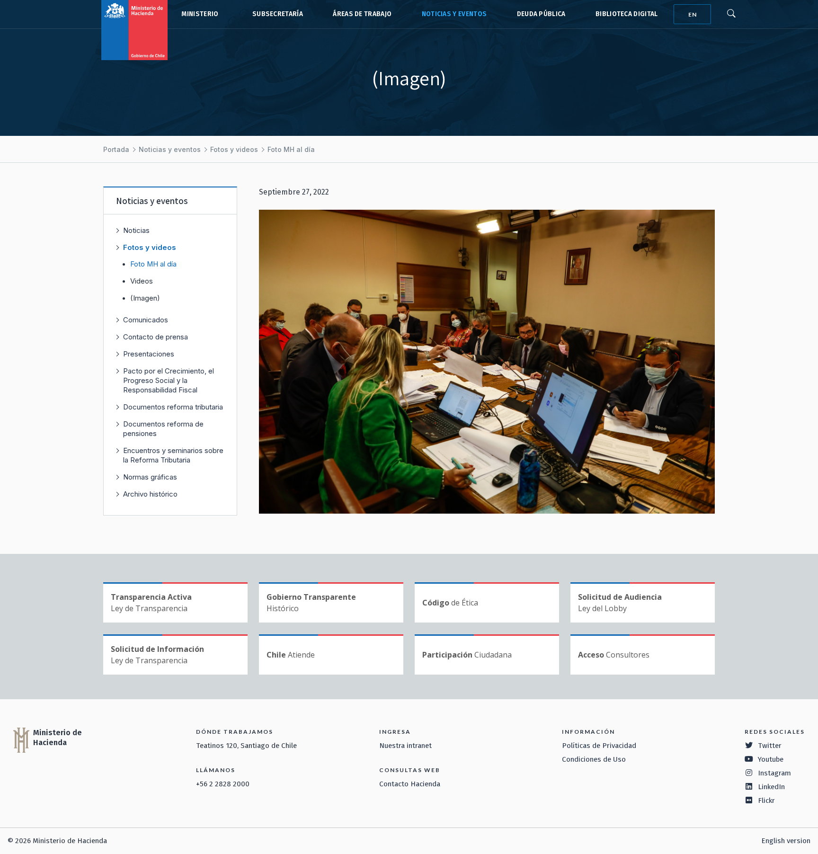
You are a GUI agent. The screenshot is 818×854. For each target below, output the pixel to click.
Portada (116, 149)
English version (785, 840)
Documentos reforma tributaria (173, 406)
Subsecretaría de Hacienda (275, 14)
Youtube (770, 759)
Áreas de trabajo (362, 14)
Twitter (770, 745)
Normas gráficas (150, 476)
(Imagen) (145, 298)
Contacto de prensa (155, 336)
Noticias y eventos (454, 14)
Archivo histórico (150, 493)
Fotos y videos (234, 149)
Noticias (136, 230)
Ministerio (199, 14)
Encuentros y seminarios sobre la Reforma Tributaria (173, 455)
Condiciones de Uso (594, 759)
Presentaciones (148, 353)
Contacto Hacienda (409, 784)
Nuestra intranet (405, 745)
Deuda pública (541, 14)
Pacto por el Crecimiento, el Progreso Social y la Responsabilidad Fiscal (168, 380)
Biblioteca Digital (627, 14)
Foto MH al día (291, 149)
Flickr (766, 800)
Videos (141, 281)
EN (692, 14)
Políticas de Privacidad (599, 745)
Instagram (774, 773)
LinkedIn (771, 787)
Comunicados (145, 319)
